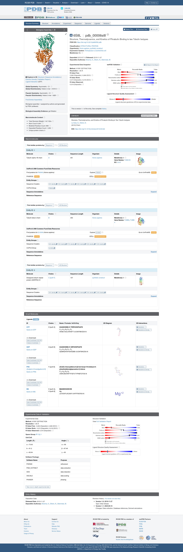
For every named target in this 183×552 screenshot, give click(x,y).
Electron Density (31, 79)
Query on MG (30, 392)
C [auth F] (51, 278)
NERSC (80, 549)
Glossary (54, 529)
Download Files (142, 29)
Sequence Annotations (53, 77)
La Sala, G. (75, 123)
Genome (88, 23)
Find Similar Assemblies (34, 100)
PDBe (141, 524)
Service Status (56, 531)
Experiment (67, 23)
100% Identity (100, 184)
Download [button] (74, 3)
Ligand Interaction (32, 82)
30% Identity (52, 184)
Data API (155, 29)
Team (25, 529)
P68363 (40, 172)
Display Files (129, 29)
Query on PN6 (31, 372)
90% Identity (81, 184)
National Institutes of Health (76, 547)
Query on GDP (31, 350)
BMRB (141, 529)
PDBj (140, 526)
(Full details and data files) (112, 498)
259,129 (49, 8)
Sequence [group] (49, 145)
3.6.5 (119, 162)
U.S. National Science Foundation (63, 545)
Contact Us (55, 521)
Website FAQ (56, 526)
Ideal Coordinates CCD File (34, 340)
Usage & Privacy (29, 533)
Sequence (78, 23)
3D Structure (63, 145)
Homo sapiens (84, 48)
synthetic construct (96, 48)
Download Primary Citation (149, 115)
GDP (28, 347)
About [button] (90, 3)
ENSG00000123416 (100, 176)
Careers (97, 3)
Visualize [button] (56, 3)
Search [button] (47, 3)
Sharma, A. (89, 60)
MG (27, 389)
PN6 (28, 367)
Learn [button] (83, 3)
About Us (26, 521)
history (104, 109)
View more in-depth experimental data (37, 487)
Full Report (155, 65)
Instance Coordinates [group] (33, 343)
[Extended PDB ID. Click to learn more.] (108, 34)
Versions (106, 23)
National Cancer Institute (125, 545)
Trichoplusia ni (90, 50)
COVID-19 (105, 3)
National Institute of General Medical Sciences (50, 547)
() (36, 369)
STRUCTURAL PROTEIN (89, 46)
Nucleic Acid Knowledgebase (124, 539)
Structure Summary (32, 23)
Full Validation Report (103, 421)
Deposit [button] (39, 3)
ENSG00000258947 (100, 236)
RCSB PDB (29, 2)
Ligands (97, 23)
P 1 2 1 (38, 434)
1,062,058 (67, 8)
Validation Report (44, 79)
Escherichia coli (100, 50)
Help (147, 3)
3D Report (148, 65)
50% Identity (62, 184)
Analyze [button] (65, 3)
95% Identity (90, 184)
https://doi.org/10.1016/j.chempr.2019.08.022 (90, 129)
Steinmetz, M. (106, 60)
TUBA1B (127, 160)
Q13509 (40, 232)
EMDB (141, 531)
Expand (154, 192)
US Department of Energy (93, 545)
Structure (45, 23)
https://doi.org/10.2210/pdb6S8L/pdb (89, 42)
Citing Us (26, 524)
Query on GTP (31, 330)
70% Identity (71, 184)
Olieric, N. (97, 60)
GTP (28, 327)
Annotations (56, 23)
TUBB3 (126, 220)
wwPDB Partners (145, 519)
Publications (27, 526)
